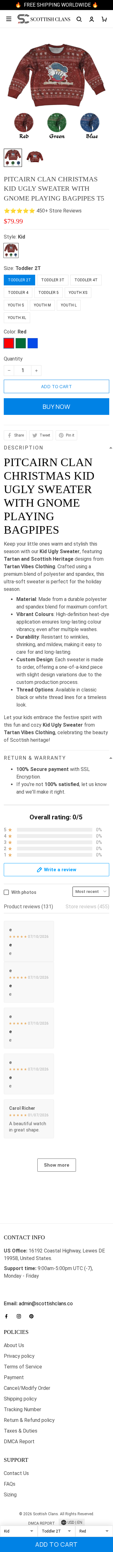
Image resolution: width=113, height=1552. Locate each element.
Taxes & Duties (20, 1431)
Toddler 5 (48, 292)
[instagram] (20, 1316)
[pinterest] (33, 1316)
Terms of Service (23, 1367)
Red (22, 332)
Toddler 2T (28, 268)
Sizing (10, 1495)
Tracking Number (22, 1409)
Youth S (16, 305)
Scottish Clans (20, 1286)
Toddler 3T (52, 280)
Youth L (69, 305)
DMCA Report (19, 1442)
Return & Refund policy (29, 1420)
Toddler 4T (86, 280)
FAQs (9, 1484)
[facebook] (8, 1316)
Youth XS (78, 292)
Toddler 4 (18, 292)
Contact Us (16, 1473)
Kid (21, 237)
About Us (14, 1345)
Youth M (42, 305)
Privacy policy (19, 1356)
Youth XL (17, 318)
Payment (14, 1377)
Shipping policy (20, 1399)
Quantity (13, 359)
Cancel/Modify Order (27, 1388)
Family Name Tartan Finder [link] (33, 1296)
